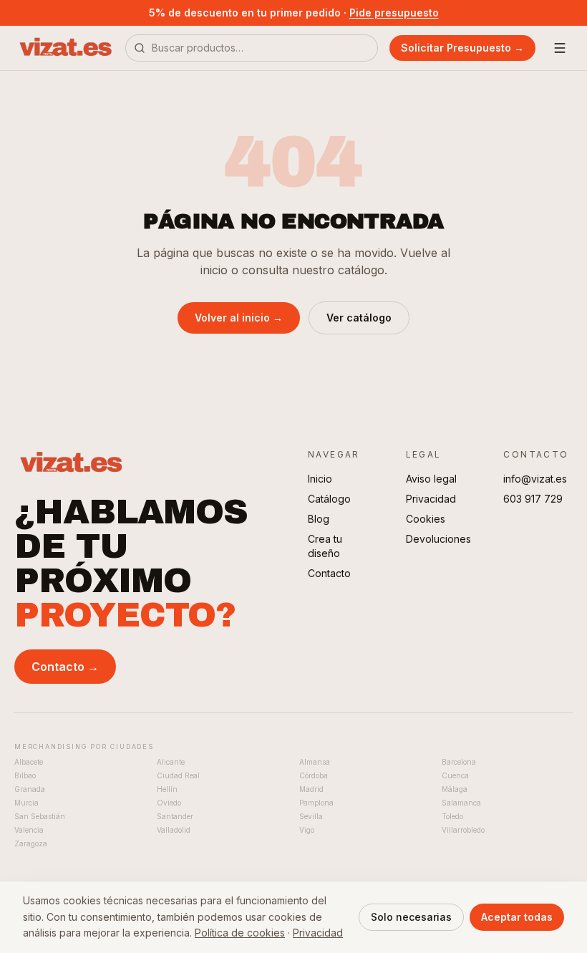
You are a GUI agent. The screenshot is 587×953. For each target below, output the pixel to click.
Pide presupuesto (394, 12)
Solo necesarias (411, 917)
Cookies (425, 519)
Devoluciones (438, 539)
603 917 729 (533, 499)
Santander (175, 816)
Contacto (329, 573)
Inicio (320, 479)
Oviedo (169, 802)
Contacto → (65, 666)
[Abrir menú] (560, 48)
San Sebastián (39, 816)
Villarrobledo (463, 830)
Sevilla (311, 816)
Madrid (311, 789)
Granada (29, 789)
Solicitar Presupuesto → (462, 48)
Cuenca (455, 775)
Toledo (452, 816)
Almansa (314, 762)
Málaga (454, 789)
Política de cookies (240, 933)
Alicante (171, 762)
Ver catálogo (359, 317)
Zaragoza (30, 843)
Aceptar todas (517, 917)
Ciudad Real (178, 775)
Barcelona (459, 762)
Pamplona (316, 802)
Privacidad (431, 499)
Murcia (26, 802)
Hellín (167, 789)
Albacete (28, 762)
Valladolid (173, 830)
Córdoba (313, 775)
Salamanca (461, 802)
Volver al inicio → (239, 317)
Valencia (29, 830)
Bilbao (25, 775)
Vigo (306, 830)
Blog (318, 519)
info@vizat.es (535, 479)
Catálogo (329, 499)
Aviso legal (431, 479)
